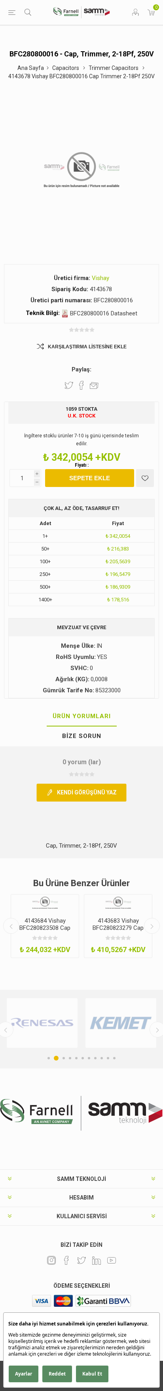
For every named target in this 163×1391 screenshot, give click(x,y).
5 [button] (76, 1058)
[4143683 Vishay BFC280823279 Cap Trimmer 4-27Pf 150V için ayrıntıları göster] (118, 903)
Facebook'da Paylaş (81, 385)
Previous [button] (11, 926)
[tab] (81, 716)
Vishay (100, 278)
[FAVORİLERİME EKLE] (145, 478)
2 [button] (56, 1058)
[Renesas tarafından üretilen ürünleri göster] (42, 1023)
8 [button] (95, 1058)
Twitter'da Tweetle (68, 385)
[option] (45, 926)
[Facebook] (66, 1260)
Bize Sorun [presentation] (81, 736)
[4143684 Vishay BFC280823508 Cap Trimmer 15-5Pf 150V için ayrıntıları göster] (45, 903)
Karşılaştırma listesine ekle (87, 347)
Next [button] (152, 926)
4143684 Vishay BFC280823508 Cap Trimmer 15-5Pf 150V (45, 928)
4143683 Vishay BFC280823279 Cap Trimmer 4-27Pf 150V (118, 928)
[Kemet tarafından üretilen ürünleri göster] (120, 1023)
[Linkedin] (96, 1260)
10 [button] (108, 1058)
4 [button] (70, 1058)
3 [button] (64, 1058)
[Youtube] (111, 1260)
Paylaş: (81, 369)
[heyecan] (81, 1260)
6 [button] (83, 1058)
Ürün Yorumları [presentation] (82, 716)
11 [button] (114, 1058)
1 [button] (48, 1058)
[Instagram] (51, 1260)
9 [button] (101, 1058)
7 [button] (89, 1058)
